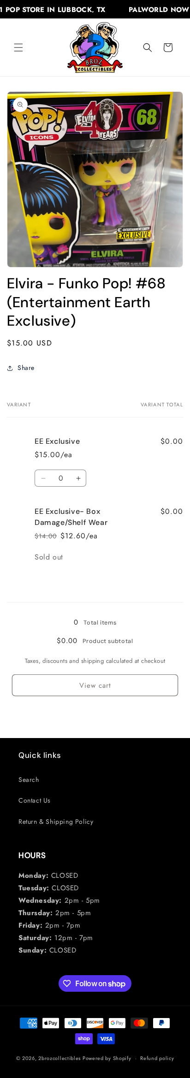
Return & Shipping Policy (55, 821)
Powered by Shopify (107, 1058)
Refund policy (157, 1058)
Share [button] (26, 367)
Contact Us (34, 800)
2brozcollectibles (59, 1058)
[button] (18, 47)
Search (28, 779)
